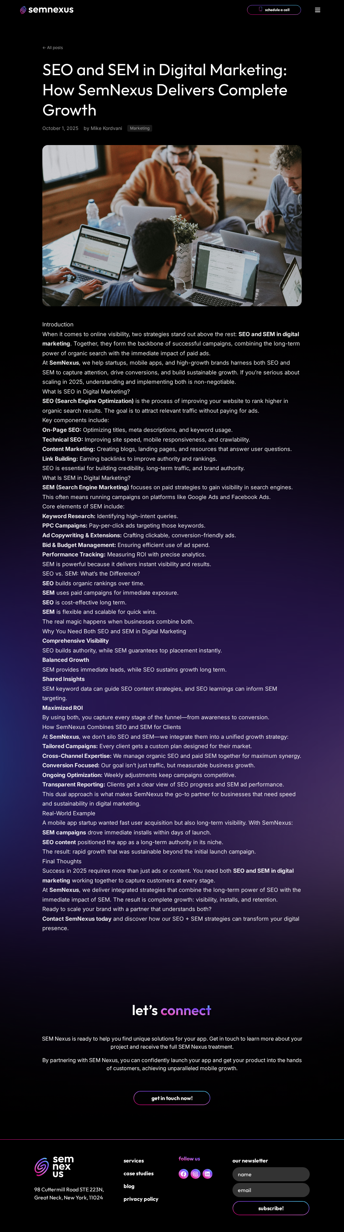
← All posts (52, 47)
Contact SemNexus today (77, 918)
